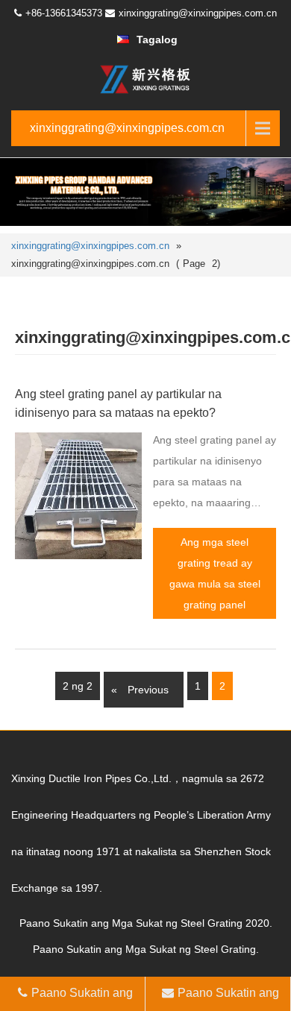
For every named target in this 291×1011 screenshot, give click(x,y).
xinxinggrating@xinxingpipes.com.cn (198, 13)
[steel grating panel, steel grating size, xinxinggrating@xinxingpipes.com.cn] (145, 79)
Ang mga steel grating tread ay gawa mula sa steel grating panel (214, 573)
